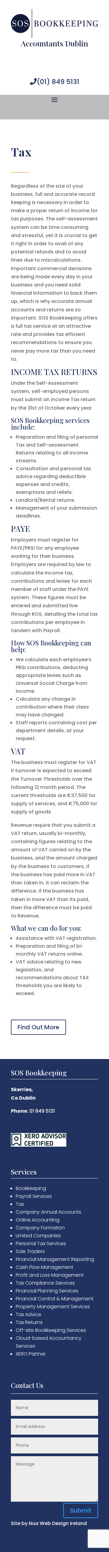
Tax (20, 1204)
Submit (80, 1510)
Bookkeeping (31, 1188)
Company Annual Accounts (48, 1211)
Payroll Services (34, 1196)
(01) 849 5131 (58, 81)
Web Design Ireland (63, 1523)
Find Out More (38, 1027)
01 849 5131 (42, 1111)
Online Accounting (37, 1219)
